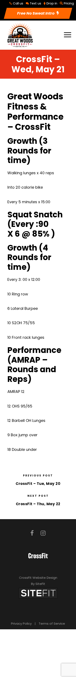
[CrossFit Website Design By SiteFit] (38, 593)
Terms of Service (52, 623)
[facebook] (32, 533)
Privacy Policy (21, 623)
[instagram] (43, 533)
